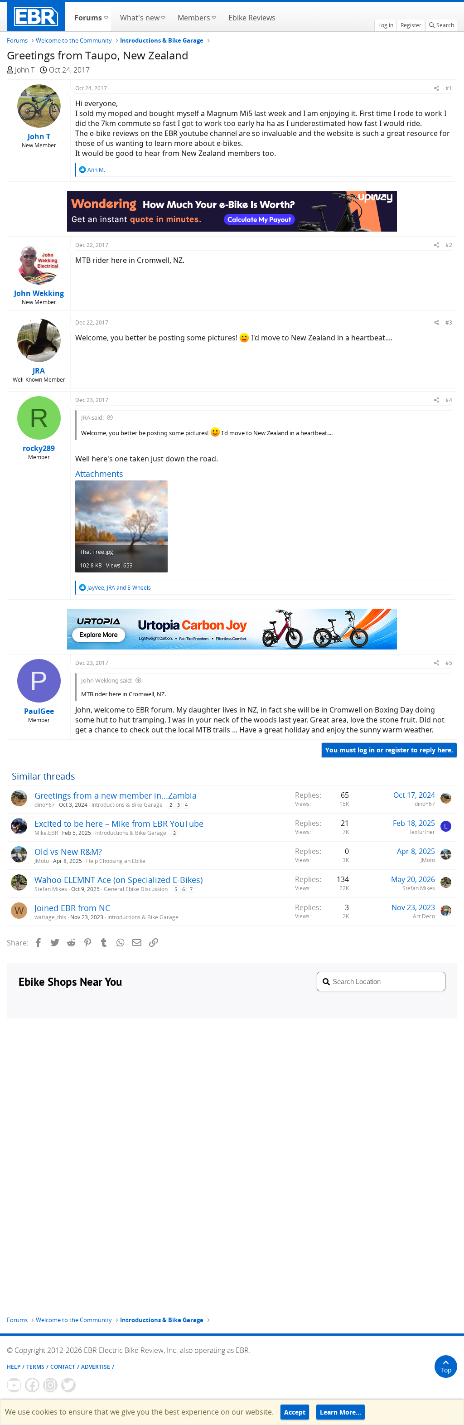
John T (24, 70)
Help (13, 1367)
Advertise (95, 1367)
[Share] (436, 88)
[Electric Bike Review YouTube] (14, 1385)
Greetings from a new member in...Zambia (115, 795)
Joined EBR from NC (72, 907)
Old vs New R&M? (68, 851)
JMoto (41, 861)
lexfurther (422, 832)
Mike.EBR (46, 833)
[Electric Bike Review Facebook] (32, 1385)
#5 (448, 663)
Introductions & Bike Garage (127, 805)
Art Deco (424, 916)
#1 (448, 88)
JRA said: (92, 417)
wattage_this (50, 917)
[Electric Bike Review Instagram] (50, 1385)
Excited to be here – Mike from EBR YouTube (118, 823)
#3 (448, 322)
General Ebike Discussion (136, 889)
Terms (35, 1367)
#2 (448, 245)
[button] (106, 17)
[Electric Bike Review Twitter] (68, 1385)
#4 (448, 400)
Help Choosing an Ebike (115, 861)
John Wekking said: (106, 680)
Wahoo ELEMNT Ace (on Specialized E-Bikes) (118, 879)
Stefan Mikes (50, 889)
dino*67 (44, 805)
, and (119, 587)
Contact (62, 1367)
